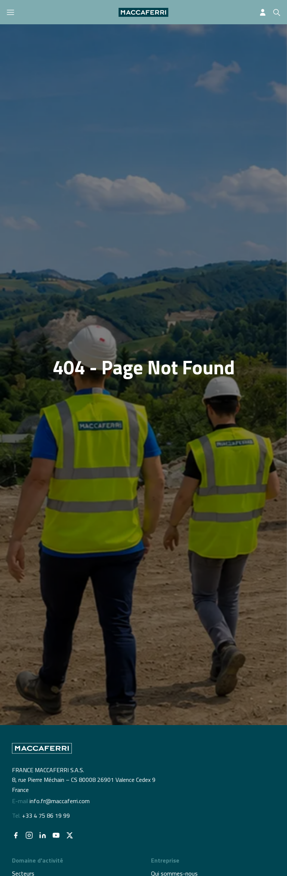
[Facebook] (15, 835)
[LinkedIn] (42, 835)
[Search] (276, 12)
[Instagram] (29, 835)
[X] (69, 835)
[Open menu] (10, 12)
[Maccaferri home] (143, 12)
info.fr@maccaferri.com (60, 800)
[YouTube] (56, 835)
